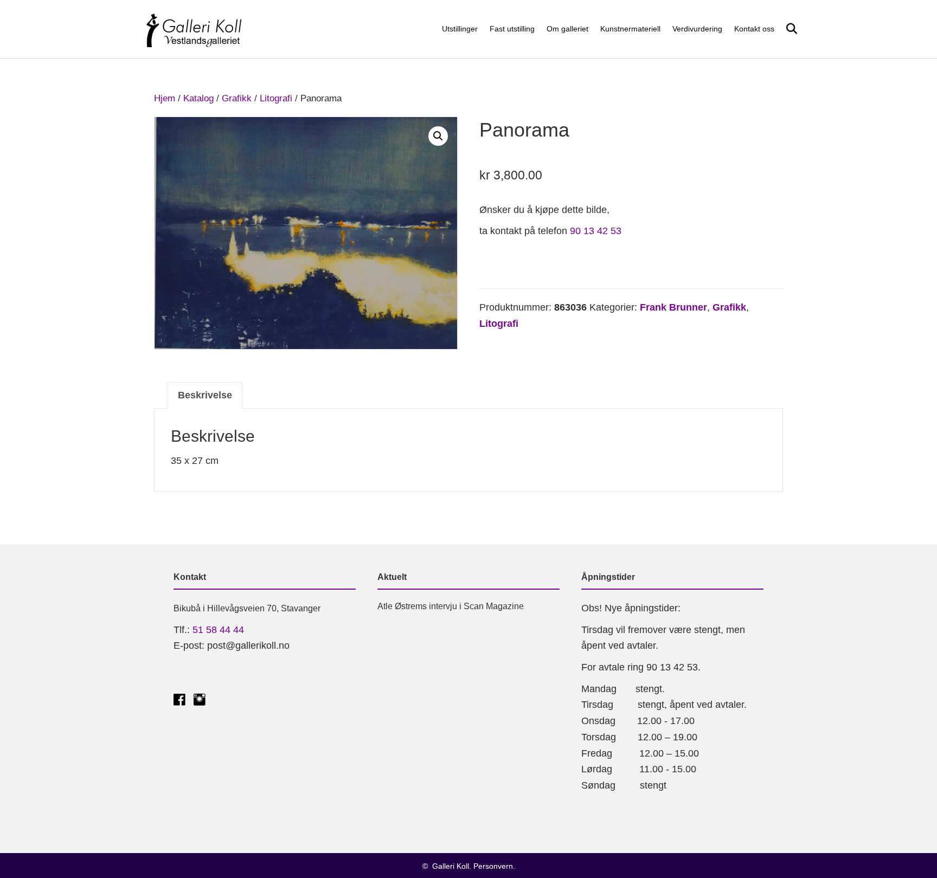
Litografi (276, 98)
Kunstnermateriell (630, 28)
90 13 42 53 (595, 230)
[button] (438, 136)
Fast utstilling (512, 28)
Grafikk (237, 98)
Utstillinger (460, 28)
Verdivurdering (697, 28)
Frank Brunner (673, 307)
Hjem (164, 98)
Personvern (493, 866)
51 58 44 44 (218, 629)
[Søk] (787, 28)
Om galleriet (567, 28)
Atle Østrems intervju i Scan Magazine (450, 606)
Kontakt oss (754, 28)
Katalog (198, 98)
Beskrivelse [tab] (205, 395)
